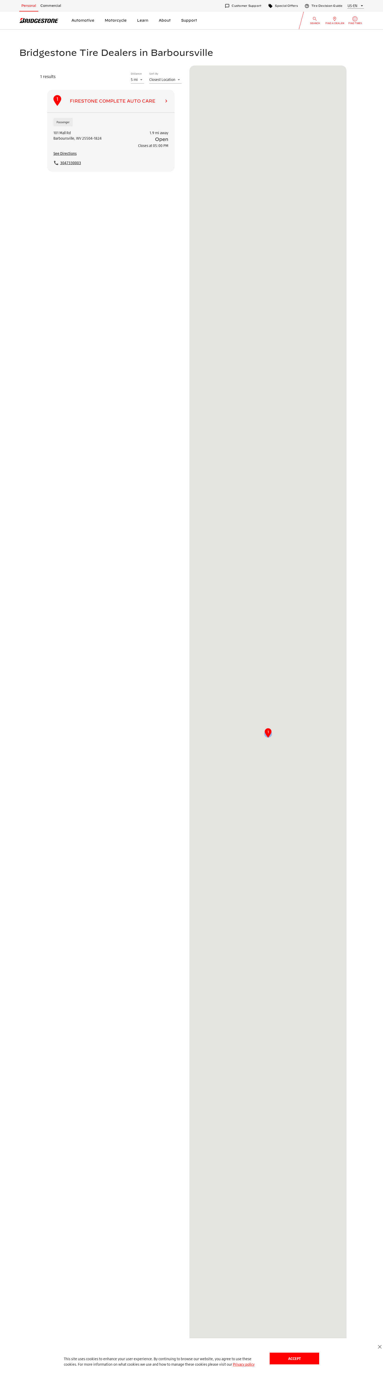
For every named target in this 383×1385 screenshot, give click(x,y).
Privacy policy (244, 1364)
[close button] (379, 1346)
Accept (294, 1358)
